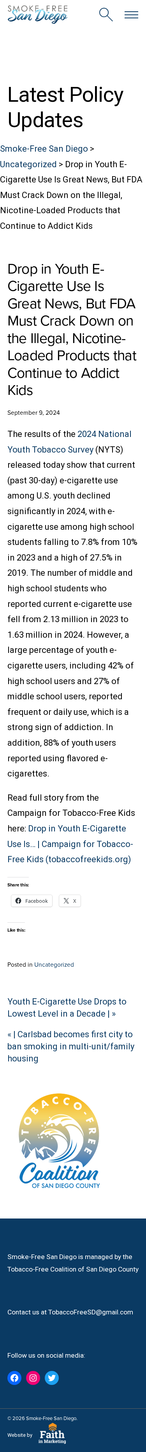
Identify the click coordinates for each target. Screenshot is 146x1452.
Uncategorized (54, 964)
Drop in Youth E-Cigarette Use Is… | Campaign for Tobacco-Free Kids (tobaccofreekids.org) (70, 844)
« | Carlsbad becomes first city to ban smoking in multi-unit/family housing (70, 1046)
